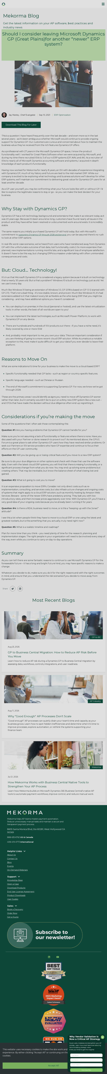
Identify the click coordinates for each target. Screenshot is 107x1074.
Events (10, 866)
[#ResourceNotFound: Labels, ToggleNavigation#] (103, 4)
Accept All (53, 1065)
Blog (9, 862)
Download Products (16, 888)
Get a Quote (13, 917)
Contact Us (12, 858)
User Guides (12, 899)
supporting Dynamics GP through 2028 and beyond (42, 235)
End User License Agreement (20, 891)
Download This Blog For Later (21, 125)
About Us (11, 855)
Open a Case (13, 884)
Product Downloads (16, 895)
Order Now (12, 913)
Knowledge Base (15, 880)
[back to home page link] (27, 4)
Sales (10, 906)
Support (12, 876)
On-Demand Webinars (17, 870)
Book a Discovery (15, 909)
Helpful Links (15, 851)
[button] (12, 588)
